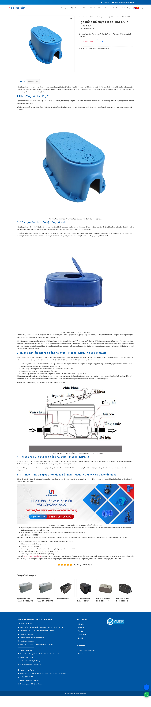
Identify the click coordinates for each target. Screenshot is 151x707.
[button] (141, 8)
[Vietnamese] (137, 8)
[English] (135, 8)
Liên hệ (100, 8)
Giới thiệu (74, 8)
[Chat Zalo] (146, 687)
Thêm (107, 8)
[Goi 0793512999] (146, 694)
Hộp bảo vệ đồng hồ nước (99, 17)
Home (80, 17)
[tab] (22, 81)
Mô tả (22, 81)
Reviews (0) (33, 81)
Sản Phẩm (83, 8)
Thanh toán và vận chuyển (122, 8)
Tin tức (92, 8)
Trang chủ (65, 8)
